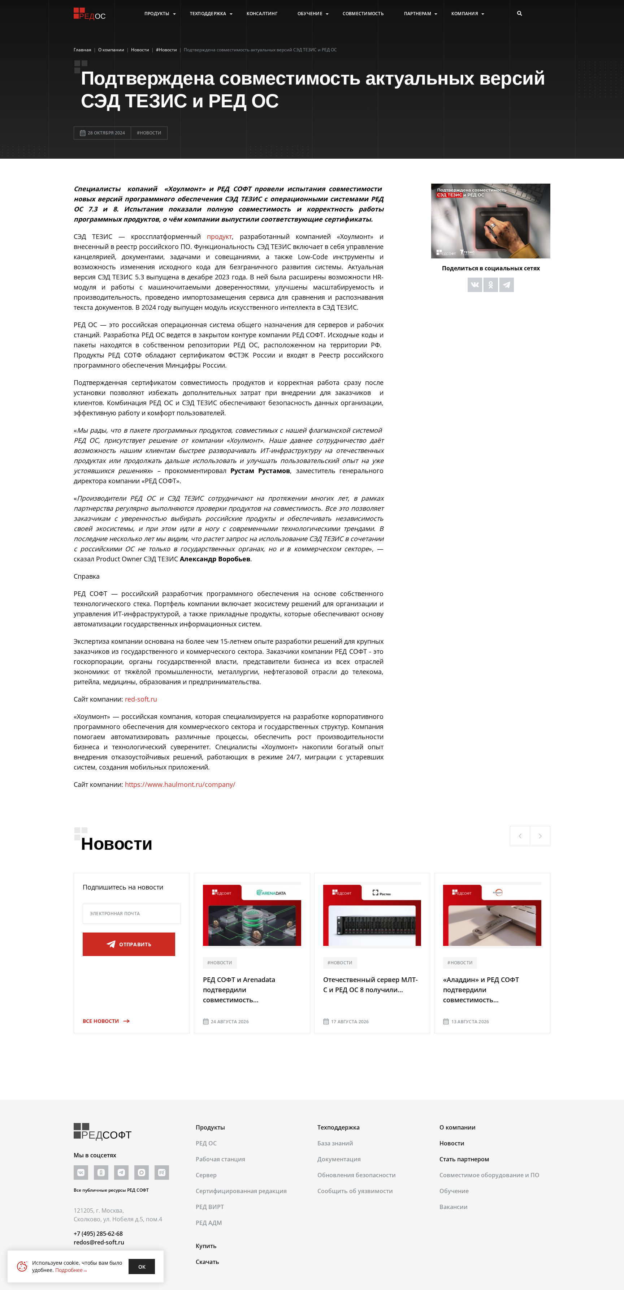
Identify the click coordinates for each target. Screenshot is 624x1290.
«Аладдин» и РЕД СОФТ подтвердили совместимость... (481, 989)
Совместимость (363, 14)
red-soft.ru (141, 699)
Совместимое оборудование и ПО (489, 1175)
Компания (464, 14)
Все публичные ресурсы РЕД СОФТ (111, 1190)
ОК (142, 1266)
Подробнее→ (71, 1270)
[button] (520, 836)
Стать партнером (464, 1159)
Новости (451, 1143)
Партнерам (417, 14)
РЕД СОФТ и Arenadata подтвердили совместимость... (239, 989)
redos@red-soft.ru (99, 1242)
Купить (206, 1246)
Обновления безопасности (356, 1175)
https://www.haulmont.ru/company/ (180, 784)
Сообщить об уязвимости (355, 1191)
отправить (135, 944)
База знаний (335, 1143)
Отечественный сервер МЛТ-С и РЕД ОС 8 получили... (370, 984)
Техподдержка (208, 14)
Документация (339, 1159)
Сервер (206, 1175)
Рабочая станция (220, 1159)
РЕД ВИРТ (210, 1207)
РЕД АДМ (209, 1223)
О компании (457, 1127)
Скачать (207, 1262)
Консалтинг (262, 14)
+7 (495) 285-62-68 (98, 1234)
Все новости (101, 1020)
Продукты (157, 14)
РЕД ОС (206, 1143)
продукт (219, 236)
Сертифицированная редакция (241, 1191)
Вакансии (453, 1207)
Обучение (310, 14)
